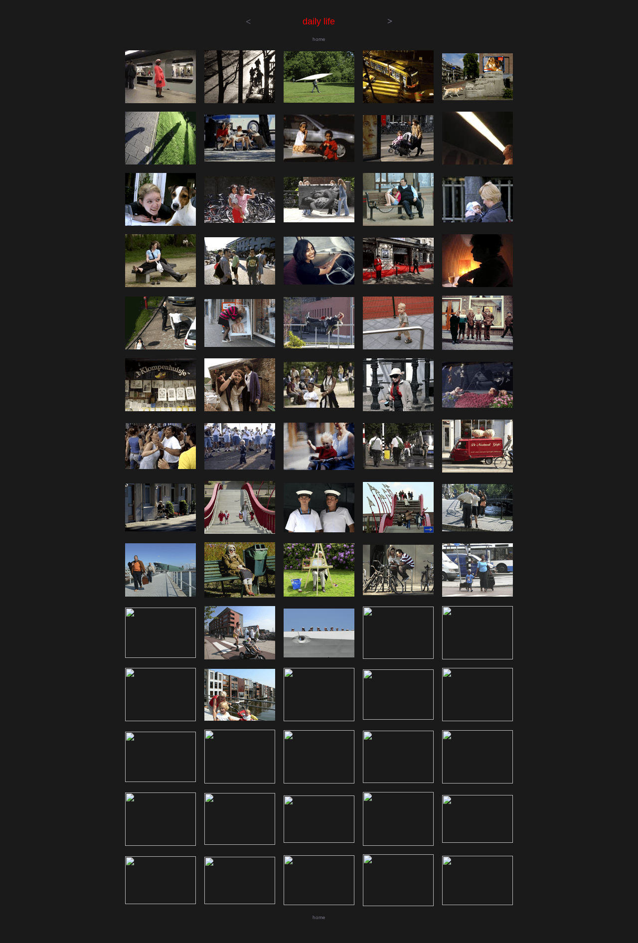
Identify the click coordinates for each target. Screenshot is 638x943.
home (319, 39)
